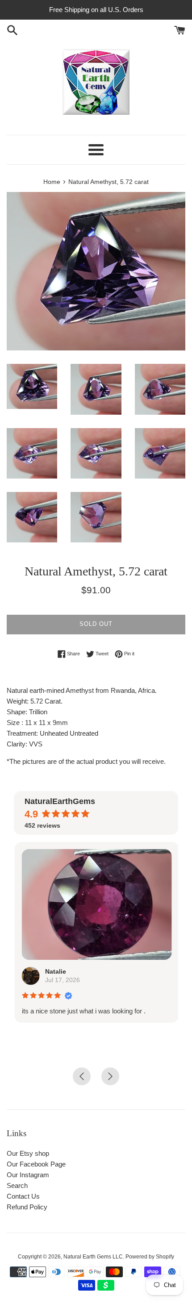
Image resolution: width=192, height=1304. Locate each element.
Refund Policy (27, 1207)
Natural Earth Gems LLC (93, 1257)
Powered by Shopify (149, 1257)
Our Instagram (28, 1175)
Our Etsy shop (28, 1153)
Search (17, 1185)
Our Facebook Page (36, 1164)
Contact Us (23, 1196)
